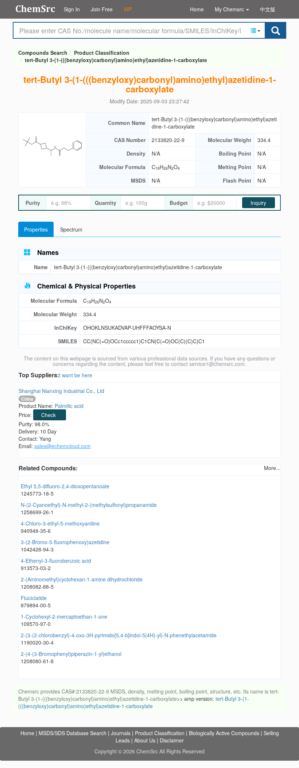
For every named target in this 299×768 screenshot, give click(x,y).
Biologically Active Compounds (224, 733)
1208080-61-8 (37, 661)
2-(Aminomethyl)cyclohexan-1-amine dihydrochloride (82, 579)
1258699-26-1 (37, 512)
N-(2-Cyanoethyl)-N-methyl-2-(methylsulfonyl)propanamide (89, 504)
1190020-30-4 (37, 642)
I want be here (75, 375)
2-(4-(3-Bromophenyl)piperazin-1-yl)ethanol (71, 653)
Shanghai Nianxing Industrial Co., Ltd (61, 390)
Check (48, 415)
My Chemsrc (230, 9)
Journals (121, 733)
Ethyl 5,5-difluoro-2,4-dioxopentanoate (65, 486)
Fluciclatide (34, 597)
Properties (36, 229)
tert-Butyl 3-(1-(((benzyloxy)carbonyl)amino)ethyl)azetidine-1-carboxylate (116, 60)
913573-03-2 (36, 568)
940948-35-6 (36, 530)
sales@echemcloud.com (62, 446)
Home (197, 9)
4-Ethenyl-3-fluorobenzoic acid (56, 560)
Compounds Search (35, 8)
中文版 (267, 9)
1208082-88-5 (37, 586)
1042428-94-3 (37, 549)
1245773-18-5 (37, 493)
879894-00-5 (36, 605)
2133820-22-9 (168, 140)
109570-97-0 (36, 623)
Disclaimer (172, 740)
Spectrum (71, 229)
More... (272, 467)
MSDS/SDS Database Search (72, 733)
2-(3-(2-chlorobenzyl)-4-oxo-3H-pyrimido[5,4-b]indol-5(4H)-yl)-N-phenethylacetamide (119, 635)
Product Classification (101, 52)
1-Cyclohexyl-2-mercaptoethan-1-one (64, 616)
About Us (144, 740)
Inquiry (258, 202)
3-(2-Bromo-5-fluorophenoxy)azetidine (65, 542)
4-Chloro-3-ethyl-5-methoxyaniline (60, 523)
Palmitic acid (69, 405)
